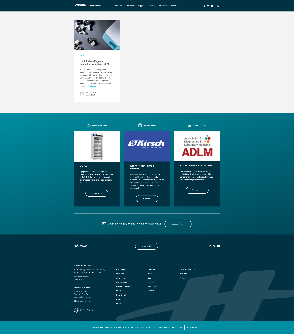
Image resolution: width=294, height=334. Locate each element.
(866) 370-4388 (79, 279)
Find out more (197, 190)
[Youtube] (212, 6)
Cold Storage (121, 282)
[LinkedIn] (203, 6)
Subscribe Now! (178, 224)
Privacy (183, 278)
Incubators (120, 274)
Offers (118, 303)
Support (151, 282)
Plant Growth (121, 295)
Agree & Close (192, 327)
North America (95, 6)
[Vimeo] (207, 6)
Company (152, 269)
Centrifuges (120, 269)
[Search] (218, 6)
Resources (152, 286)
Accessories (121, 299)
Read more (92, 86)
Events (150, 278)
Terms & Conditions (187, 269)
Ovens (118, 291)
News (82, 55)
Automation (120, 278)
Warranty (183, 274)
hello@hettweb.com (81, 277)
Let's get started (97, 193)
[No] (291, 327)
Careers (151, 291)
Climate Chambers (123, 286)
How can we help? (146, 246)
